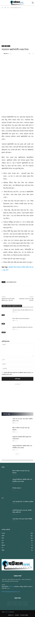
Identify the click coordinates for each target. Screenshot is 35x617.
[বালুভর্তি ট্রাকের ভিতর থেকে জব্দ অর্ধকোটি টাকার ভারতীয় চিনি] (6, 512)
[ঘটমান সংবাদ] (3, 53)
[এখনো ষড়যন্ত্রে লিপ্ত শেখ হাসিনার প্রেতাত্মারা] (6, 504)
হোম (2, 7)
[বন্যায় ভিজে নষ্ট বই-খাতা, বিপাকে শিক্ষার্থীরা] (6, 521)
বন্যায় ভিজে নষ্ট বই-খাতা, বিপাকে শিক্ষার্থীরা (22, 519)
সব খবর (9, 46)
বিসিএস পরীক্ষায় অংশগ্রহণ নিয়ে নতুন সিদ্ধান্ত (20, 318)
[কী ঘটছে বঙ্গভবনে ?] (6, 490)
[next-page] (5, 336)
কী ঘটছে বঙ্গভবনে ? (16, 488)
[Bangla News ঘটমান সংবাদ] (17, 2)
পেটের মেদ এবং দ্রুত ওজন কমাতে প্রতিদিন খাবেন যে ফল (22, 310)
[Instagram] (20, 603)
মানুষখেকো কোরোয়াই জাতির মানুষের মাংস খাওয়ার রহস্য (22, 327)
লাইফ (5, 7)
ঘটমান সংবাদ (5, 53)
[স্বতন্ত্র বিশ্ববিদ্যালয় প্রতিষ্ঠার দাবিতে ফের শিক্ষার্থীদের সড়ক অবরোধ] (6, 448)
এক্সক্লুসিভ (3, 332)
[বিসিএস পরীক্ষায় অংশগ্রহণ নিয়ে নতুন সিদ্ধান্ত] (6, 321)
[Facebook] (9, 603)
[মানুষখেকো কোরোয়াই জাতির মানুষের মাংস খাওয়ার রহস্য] (6, 329)
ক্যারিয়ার (3, 323)
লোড (17, 454)
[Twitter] (15, 603)
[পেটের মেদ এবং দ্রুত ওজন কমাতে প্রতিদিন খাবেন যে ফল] (6, 312)
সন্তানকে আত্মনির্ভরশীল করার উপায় (11, 282)
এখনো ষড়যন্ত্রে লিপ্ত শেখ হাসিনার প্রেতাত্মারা (22, 501)
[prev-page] (3, 336)
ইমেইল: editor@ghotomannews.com (11, 591)
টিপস (8, 7)
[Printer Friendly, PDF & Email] (4, 278)
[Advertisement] (17, 27)
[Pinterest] (25, 603)
